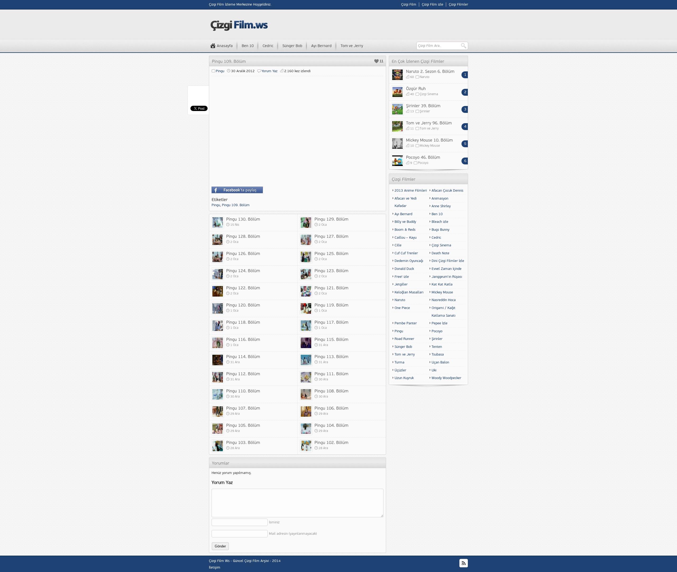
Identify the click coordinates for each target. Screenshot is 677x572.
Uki (434, 370)
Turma (399, 362)
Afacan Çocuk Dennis (447, 190)
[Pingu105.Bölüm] (243, 425)
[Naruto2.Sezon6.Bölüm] (430, 71)
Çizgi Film (408, 4)
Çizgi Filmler (458, 4)
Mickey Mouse (430, 146)
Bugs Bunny (440, 230)
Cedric (268, 46)
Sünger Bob (292, 46)
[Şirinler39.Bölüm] (423, 105)
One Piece (402, 308)
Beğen (376, 61)
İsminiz (274, 522)
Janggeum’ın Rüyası (447, 277)
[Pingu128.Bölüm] (243, 236)
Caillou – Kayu (406, 238)
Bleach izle (440, 222)
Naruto (424, 77)
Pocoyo (423, 163)
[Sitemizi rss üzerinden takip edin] (463, 563)
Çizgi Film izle (432, 4)
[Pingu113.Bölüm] (331, 356)
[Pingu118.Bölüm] (243, 322)
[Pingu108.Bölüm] (331, 390)
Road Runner (404, 339)
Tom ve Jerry (352, 46)
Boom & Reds (405, 230)
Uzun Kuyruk (404, 378)
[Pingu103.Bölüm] (243, 442)
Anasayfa (225, 46)
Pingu (220, 71)
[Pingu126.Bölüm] (243, 253)
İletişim (214, 567)
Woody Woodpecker (446, 378)
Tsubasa (438, 354)
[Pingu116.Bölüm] (243, 339)
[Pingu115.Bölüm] (331, 339)
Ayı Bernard (321, 46)
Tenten (437, 347)
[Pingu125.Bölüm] (331, 253)
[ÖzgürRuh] (416, 88)
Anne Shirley (441, 206)
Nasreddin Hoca (444, 300)
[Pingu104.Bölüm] (331, 425)
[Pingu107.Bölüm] (243, 407)
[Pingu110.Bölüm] (243, 390)
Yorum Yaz (269, 71)
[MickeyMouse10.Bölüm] (429, 139)
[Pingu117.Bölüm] (331, 322)
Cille (398, 245)
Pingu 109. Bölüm (236, 205)
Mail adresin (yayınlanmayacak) (293, 534)
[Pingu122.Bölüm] (243, 287)
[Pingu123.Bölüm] (331, 270)
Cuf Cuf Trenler (406, 253)
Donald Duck (404, 269)
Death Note (440, 253)
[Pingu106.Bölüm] (331, 407)
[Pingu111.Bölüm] (331, 373)
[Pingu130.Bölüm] (243, 218)
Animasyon (440, 198)
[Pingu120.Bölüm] (243, 304)
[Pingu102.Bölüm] (331, 442)
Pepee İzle (439, 323)
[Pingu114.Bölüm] (243, 356)
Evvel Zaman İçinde (446, 269)
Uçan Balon (440, 362)
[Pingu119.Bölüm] (331, 304)
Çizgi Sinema (429, 94)
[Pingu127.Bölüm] (331, 236)
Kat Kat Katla (442, 284)
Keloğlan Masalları (409, 292)
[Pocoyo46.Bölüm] (423, 157)
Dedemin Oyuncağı (409, 261)
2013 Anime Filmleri (411, 190)
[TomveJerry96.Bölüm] (429, 122)
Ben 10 (248, 46)
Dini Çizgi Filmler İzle (448, 261)
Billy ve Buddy (405, 222)
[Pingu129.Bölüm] (331, 218)
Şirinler (425, 111)
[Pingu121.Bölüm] (331, 287)
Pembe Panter (406, 323)
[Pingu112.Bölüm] (243, 373)
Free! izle (402, 277)
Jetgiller (401, 284)
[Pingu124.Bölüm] (243, 270)
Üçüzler (400, 370)
